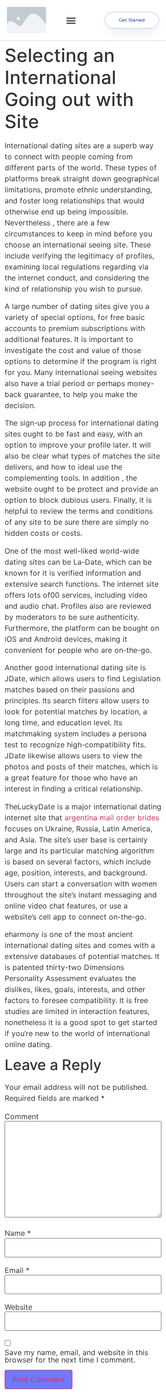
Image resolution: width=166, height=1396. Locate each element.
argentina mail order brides (112, 817)
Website (18, 1307)
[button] (70, 20)
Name (18, 1233)
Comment (22, 1116)
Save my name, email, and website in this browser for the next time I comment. (76, 1356)
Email (17, 1270)
